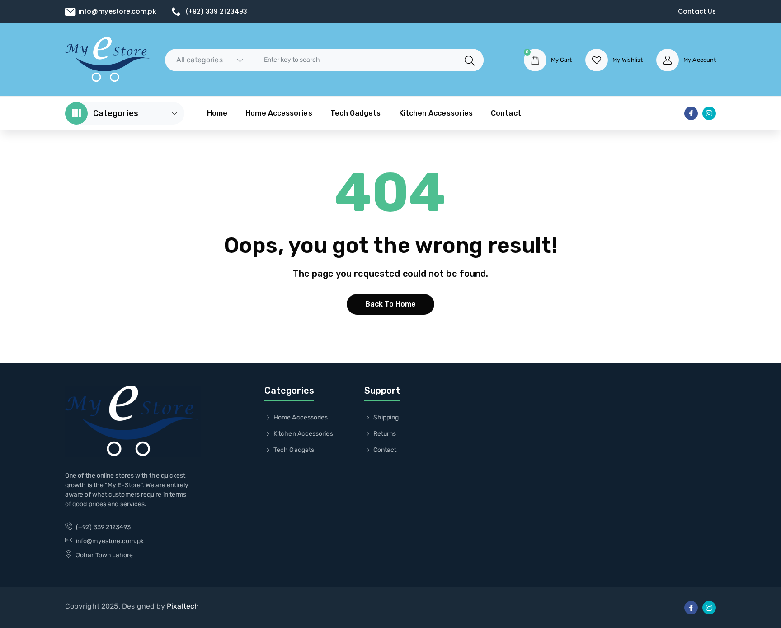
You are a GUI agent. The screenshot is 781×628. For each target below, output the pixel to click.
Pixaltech (183, 606)
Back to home (390, 304)
